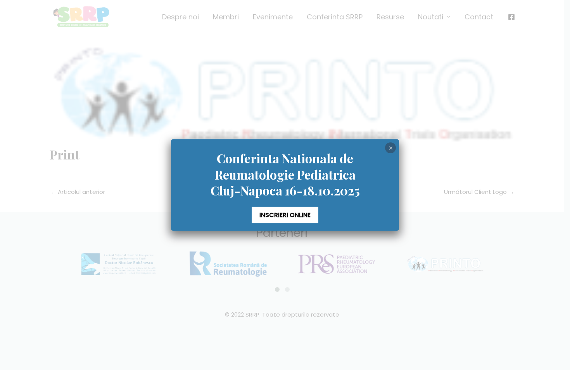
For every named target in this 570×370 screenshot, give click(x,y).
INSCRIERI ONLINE (285, 215)
